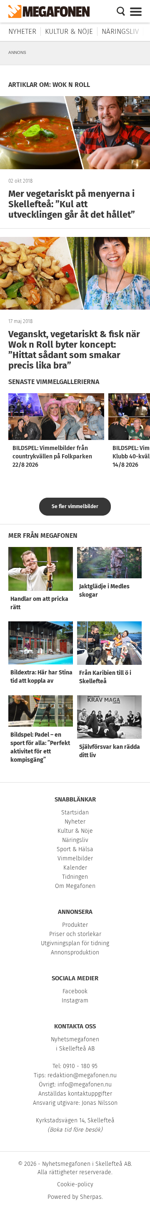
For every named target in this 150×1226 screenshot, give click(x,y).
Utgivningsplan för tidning (75, 943)
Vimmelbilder (75, 858)
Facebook (75, 991)
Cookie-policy (75, 1184)
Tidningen (75, 876)
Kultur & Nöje (69, 31)
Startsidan (75, 812)
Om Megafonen (75, 886)
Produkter (75, 924)
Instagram (75, 1000)
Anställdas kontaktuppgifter (75, 1093)
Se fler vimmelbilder (75, 506)
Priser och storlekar (75, 934)
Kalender (75, 867)
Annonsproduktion (75, 952)
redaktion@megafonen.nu (82, 1075)
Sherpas (91, 1197)
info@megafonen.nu (85, 1084)
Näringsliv (120, 31)
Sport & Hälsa (75, 849)
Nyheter (22, 31)
